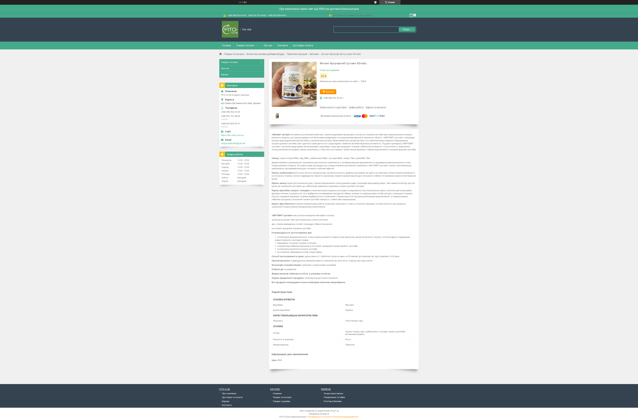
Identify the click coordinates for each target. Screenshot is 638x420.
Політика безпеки (333, 401)
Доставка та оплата (232, 397)
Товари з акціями (281, 401)
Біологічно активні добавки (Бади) (265, 54)
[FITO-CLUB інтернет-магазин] (230, 29)
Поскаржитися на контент (319, 417)
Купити (330, 91)
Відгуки (224, 74)
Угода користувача (333, 393)
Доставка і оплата (303, 45)
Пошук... (407, 29)
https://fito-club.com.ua (232, 135)
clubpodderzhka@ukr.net (233, 143)
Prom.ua (335, 411)
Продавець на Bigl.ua (319, 414)
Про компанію (229, 393)
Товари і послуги (245, 45)
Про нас (268, 45)
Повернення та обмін (334, 397)
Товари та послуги (234, 54)
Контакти (282, 45)
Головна (226, 45)
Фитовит (314, 54)
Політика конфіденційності (346, 417)
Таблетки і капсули (297, 54)
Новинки (277, 393)
